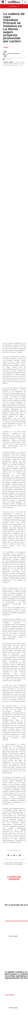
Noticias (12, 921)
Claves (7, 921)
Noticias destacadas (21, 921)
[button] (8, 855)
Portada (5, 62)
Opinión (5, 47)
